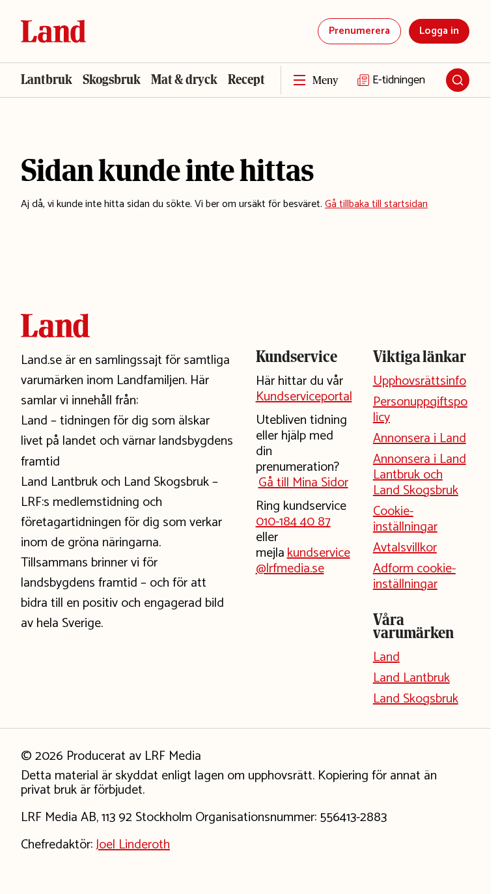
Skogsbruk (112, 79)
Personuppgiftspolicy (420, 409)
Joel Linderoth (133, 845)
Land (386, 657)
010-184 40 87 (293, 522)
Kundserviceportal (304, 397)
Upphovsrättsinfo (419, 381)
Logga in (439, 31)
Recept (246, 79)
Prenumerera (359, 31)
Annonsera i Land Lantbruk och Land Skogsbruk (419, 475)
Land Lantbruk (411, 678)
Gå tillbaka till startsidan (376, 204)
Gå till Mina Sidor (303, 483)
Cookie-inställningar (405, 519)
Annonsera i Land (419, 438)
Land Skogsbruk (415, 699)
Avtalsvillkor (405, 548)
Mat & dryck (184, 79)
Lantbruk (46, 79)
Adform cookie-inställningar (414, 576)
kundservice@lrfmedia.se (303, 561)
